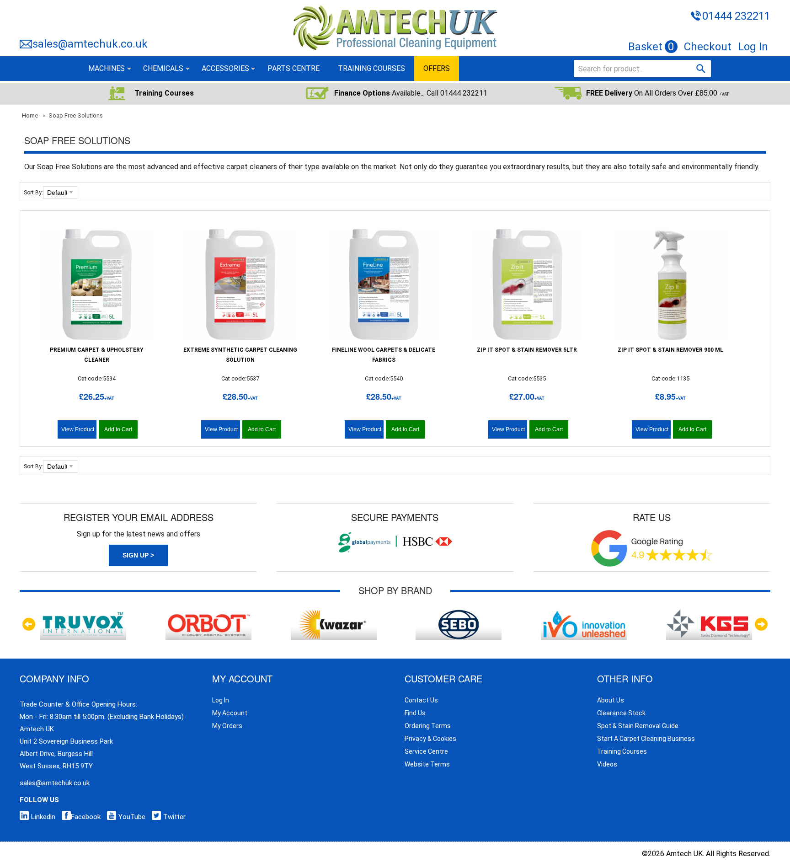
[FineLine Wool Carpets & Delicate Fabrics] (383, 285)
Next (761, 624)
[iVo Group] (584, 613)
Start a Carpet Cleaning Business (646, 738)
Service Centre (426, 751)
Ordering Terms (428, 725)
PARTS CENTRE (293, 68)
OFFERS (436, 68)
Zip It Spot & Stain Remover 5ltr (527, 350)
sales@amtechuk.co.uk (90, 44)
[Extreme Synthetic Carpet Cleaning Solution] (240, 285)
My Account (229, 713)
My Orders (227, 725)
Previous (28, 624)
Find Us (415, 713)
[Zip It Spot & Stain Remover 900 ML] (670, 285)
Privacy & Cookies (430, 738)
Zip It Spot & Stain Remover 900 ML (670, 350)
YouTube (131, 817)
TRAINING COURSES (371, 68)
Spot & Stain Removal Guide (637, 725)
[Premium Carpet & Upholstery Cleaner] (96, 285)
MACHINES (106, 68)
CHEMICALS (163, 68)
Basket (651, 46)
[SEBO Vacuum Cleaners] (459, 613)
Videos (607, 764)
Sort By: (33, 192)
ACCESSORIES (225, 68)
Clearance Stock (621, 713)
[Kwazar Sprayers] (334, 613)
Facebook (86, 817)
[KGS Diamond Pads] (709, 613)
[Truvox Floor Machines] (83, 613)
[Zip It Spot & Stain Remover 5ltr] (527, 285)
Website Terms (427, 764)
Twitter (174, 817)
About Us (610, 700)
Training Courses (622, 751)
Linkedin (43, 817)
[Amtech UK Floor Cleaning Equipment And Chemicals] (395, 6)
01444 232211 (736, 16)
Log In (753, 46)
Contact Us (421, 700)
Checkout (707, 46)
